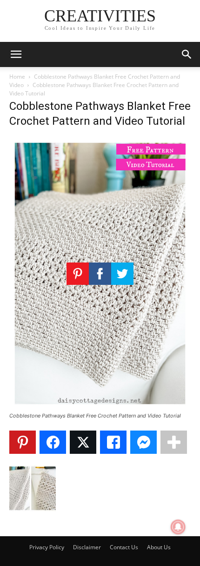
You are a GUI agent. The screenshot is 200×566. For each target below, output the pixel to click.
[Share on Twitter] (83, 442)
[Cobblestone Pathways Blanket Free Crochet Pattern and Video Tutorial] (100, 407)
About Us (159, 547)
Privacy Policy (46, 547)
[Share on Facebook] (53, 442)
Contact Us (124, 547)
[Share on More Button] (173, 442)
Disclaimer (87, 547)
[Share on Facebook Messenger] (143, 442)
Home (17, 77)
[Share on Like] (113, 442)
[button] (16, 54)
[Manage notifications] (178, 526)
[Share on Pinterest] (22, 442)
